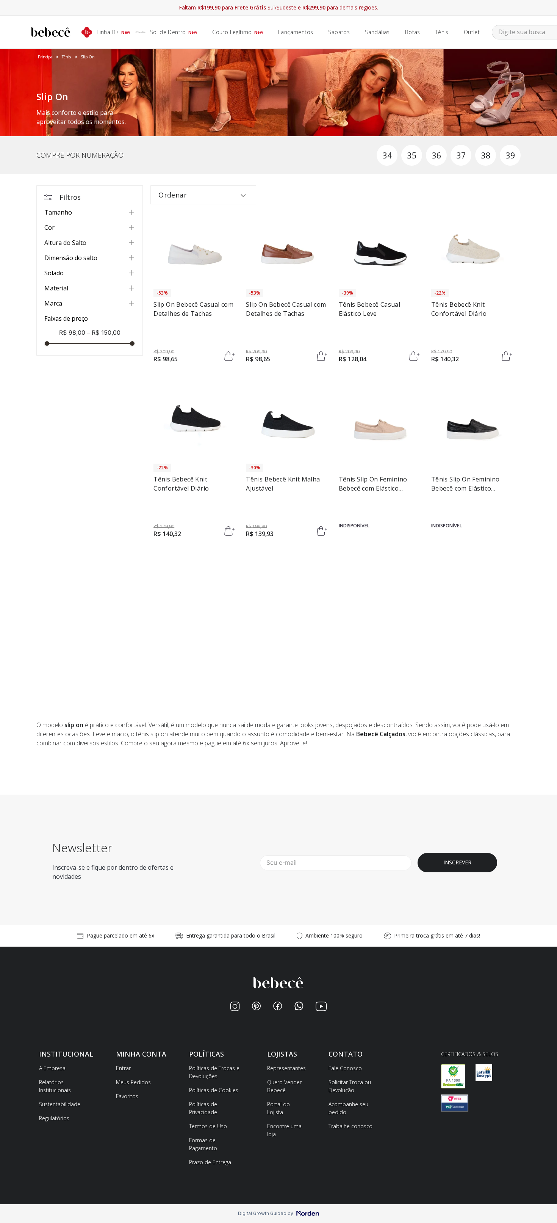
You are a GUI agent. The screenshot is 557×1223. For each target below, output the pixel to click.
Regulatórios (54, 1118)
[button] (89, 212)
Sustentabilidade (59, 1104)
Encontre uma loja (284, 1130)
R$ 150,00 (103, 332)
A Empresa (52, 1068)
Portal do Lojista (278, 1108)
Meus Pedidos (133, 1082)
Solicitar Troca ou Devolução (350, 1086)
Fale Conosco (345, 1068)
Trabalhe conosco (350, 1126)
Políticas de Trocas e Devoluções (214, 1072)
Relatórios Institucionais (55, 1086)
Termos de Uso (208, 1126)
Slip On (88, 57)
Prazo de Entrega (210, 1162)
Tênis (66, 57)
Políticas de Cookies (213, 1090)
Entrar (123, 1068)
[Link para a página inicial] (45, 56)
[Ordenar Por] (203, 194)
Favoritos (127, 1096)
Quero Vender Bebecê (284, 1086)
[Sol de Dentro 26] (278, 134)
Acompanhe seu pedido (348, 1108)
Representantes (286, 1068)
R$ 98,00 (72, 332)
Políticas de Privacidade (203, 1108)
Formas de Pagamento (203, 1144)
